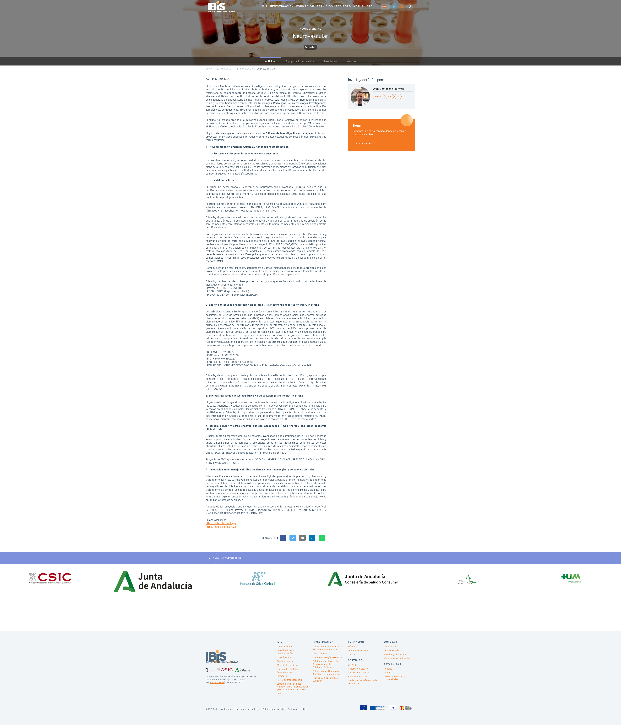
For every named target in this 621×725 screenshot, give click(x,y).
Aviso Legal (254, 709)
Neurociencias (244, 69)
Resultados (330, 61)
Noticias (351, 61)
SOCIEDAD (343, 6)
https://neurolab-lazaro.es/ (222, 526)
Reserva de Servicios (359, 672)
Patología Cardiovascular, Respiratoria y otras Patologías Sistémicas (325, 664)
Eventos (388, 672)
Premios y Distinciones (396, 654)
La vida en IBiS (391, 650)
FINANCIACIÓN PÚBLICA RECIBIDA (325, 679)
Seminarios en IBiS (358, 650)
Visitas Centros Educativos (398, 658)
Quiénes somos (285, 646)
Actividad (270, 61)
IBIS (264, 6)
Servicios (353, 665)
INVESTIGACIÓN (282, 6)
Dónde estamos (285, 661)
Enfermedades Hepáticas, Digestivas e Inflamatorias (326, 672)
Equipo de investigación (300, 61)
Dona (279, 693)
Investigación (224, 69)
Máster (351, 646)
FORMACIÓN (305, 6)
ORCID (378, 96)
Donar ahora (363, 143)
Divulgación (390, 646)
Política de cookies (297, 709)
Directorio (282, 676)
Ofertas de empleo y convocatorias (394, 678)
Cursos (351, 654)
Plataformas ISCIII (357, 676)
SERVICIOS (325, 6)
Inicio (209, 69)
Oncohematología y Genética (327, 657)
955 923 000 (217, 682)
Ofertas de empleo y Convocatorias (287, 670)
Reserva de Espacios (359, 668)
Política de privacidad (273, 709)
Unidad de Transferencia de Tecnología (362, 682)
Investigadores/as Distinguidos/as (286, 652)
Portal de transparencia (289, 680)
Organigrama (284, 657)
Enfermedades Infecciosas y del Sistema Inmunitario (327, 648)
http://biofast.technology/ (221, 523)
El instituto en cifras (287, 665)
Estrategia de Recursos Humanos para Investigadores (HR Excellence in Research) (292, 686)
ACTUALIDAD (363, 6)
